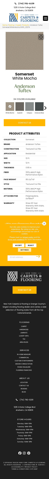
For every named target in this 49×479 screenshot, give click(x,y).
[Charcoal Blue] (39, 106)
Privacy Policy (31, 467)
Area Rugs (24, 342)
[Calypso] (29, 106)
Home (5, 25)
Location (24, 382)
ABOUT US (24, 378)
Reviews (24, 389)
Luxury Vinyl (24, 336)
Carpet (18, 25)
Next (45, 106)
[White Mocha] (10, 106)
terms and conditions (16, 239)
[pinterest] (29, 453)
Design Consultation (23, 364)
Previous (4, 106)
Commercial (24, 357)
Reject (31, 245)
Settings (24, 250)
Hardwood (23, 329)
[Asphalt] (20, 106)
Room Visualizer (23, 367)
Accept (18, 245)
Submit (38, 256)
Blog (24, 392)
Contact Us (24, 122)
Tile (24, 339)
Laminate (23, 333)
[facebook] (20, 453)
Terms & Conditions (20, 469)
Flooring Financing (24, 370)
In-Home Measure (24, 354)
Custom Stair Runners (24, 361)
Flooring (11, 25)
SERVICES (24, 350)
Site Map (34, 469)
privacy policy (28, 237)
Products (25, 25)
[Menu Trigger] (45, 18)
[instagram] (24, 453)
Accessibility (17, 467)
